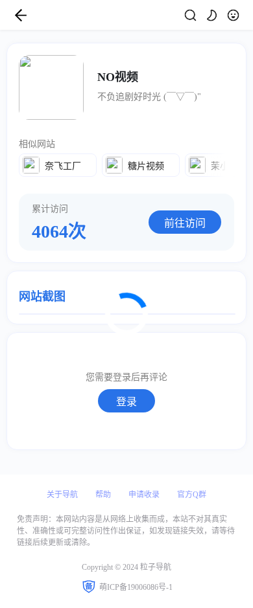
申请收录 (144, 494)
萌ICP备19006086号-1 (136, 587)
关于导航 (62, 494)
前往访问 (185, 223)
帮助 (103, 494)
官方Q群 (191, 494)
